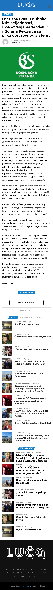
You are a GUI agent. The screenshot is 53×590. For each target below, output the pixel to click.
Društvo (34, 569)
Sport (15, 576)
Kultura (10, 573)
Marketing (25, 576)
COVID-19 (32, 573)
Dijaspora (44, 573)
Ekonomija (22, 569)
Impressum (39, 576)
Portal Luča (16, 43)
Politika (10, 569)
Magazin (21, 573)
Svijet (44, 569)
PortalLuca (26, 586)
